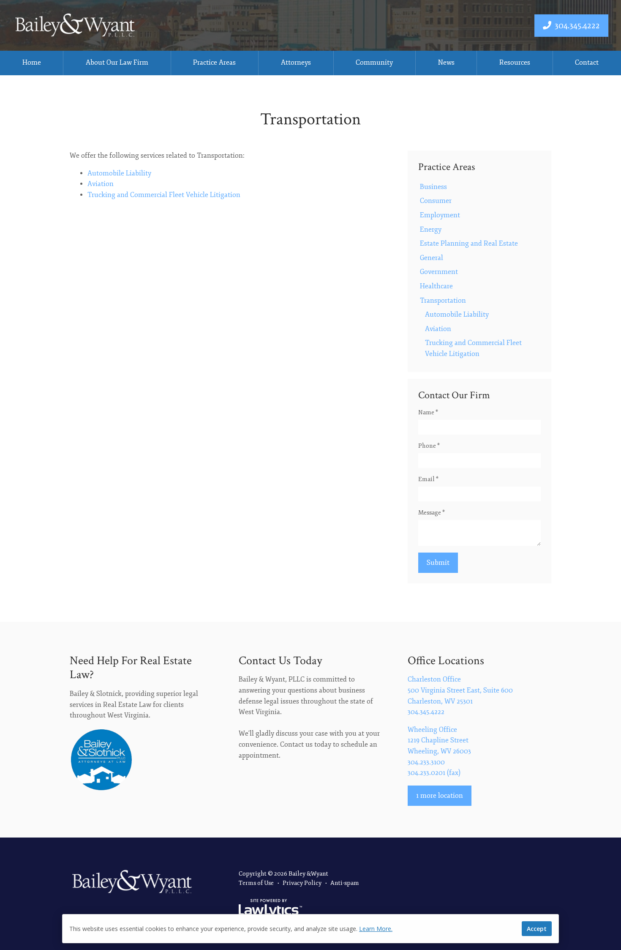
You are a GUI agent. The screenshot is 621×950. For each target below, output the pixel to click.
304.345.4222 (577, 25)
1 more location (439, 795)
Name (428, 412)
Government (439, 272)
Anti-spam (344, 883)
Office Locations (446, 660)
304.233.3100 (426, 762)
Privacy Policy (302, 883)
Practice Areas (214, 62)
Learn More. (375, 929)
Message (431, 512)
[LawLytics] (270, 908)
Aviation (100, 184)
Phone (429, 445)
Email (428, 479)
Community (374, 62)
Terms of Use (256, 883)
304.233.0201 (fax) (434, 773)
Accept (537, 929)
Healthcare (436, 286)
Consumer (436, 201)
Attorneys (296, 62)
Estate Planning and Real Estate (469, 243)
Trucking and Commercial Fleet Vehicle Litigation (163, 195)
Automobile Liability (119, 173)
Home (31, 62)
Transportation (443, 300)
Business (433, 187)
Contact (587, 62)
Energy (430, 229)
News (446, 62)
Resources (514, 62)
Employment (440, 215)
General (431, 258)
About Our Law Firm (117, 62)
